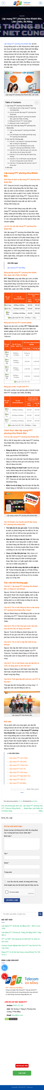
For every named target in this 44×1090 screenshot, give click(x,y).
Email (6, 863)
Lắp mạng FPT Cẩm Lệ (17, 779)
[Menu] (3, 3)
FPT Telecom (28, 1087)
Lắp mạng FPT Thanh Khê (18, 765)
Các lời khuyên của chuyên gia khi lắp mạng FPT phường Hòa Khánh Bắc (23, 136)
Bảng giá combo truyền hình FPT (20, 123)
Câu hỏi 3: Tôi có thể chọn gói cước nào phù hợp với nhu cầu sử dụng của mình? (23, 151)
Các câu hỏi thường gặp (15, 139)
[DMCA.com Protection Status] (11, 1019)
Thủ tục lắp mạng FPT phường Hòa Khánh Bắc (22, 131)
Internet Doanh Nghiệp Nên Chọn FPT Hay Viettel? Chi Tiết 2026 (21, 947)
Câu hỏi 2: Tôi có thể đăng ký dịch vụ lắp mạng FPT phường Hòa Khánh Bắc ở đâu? (22, 147)
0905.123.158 (18, 1005)
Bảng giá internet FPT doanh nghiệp (21, 121)
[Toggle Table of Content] (35, 102)
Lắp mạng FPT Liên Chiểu (18, 758)
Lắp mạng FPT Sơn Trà (17, 769)
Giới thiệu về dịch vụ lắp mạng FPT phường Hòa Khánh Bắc (23, 109)
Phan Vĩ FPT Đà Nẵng (30, 27)
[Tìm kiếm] (40, 3)
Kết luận (9, 167)
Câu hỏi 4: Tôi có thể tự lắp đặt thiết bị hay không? (23, 155)
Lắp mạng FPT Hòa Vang (18, 772)
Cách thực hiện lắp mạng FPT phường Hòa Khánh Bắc (21, 127)
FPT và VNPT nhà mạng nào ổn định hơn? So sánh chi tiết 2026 (21, 940)
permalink (34, 801)
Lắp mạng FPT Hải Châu (18, 762)
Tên (6, 854)
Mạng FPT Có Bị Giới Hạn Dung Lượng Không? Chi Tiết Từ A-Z (21, 953)
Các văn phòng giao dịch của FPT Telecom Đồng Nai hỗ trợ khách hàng (12, 808)
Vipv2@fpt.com (17, 1015)
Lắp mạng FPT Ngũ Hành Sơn (19, 776)
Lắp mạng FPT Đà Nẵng (17, 783)
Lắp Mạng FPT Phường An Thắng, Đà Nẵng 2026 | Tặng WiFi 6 (21, 934)
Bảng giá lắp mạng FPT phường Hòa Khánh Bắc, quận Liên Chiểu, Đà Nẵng (23, 118)
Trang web (8, 872)
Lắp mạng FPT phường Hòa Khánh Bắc (18, 44)
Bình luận (8, 836)
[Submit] (40, 914)
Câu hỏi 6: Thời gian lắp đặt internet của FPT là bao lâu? (23, 164)
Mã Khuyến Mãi (22, 1066)
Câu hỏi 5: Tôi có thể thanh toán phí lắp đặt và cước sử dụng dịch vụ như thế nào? (23, 160)
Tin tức (22, 16)
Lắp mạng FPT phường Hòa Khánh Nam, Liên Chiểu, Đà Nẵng (32, 808)
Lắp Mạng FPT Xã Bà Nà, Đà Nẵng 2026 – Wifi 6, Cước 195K (21, 927)
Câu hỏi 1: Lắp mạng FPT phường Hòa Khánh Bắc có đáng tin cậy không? (23, 142)
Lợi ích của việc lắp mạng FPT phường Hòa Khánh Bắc (23, 113)
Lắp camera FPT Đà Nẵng (16, 268)
